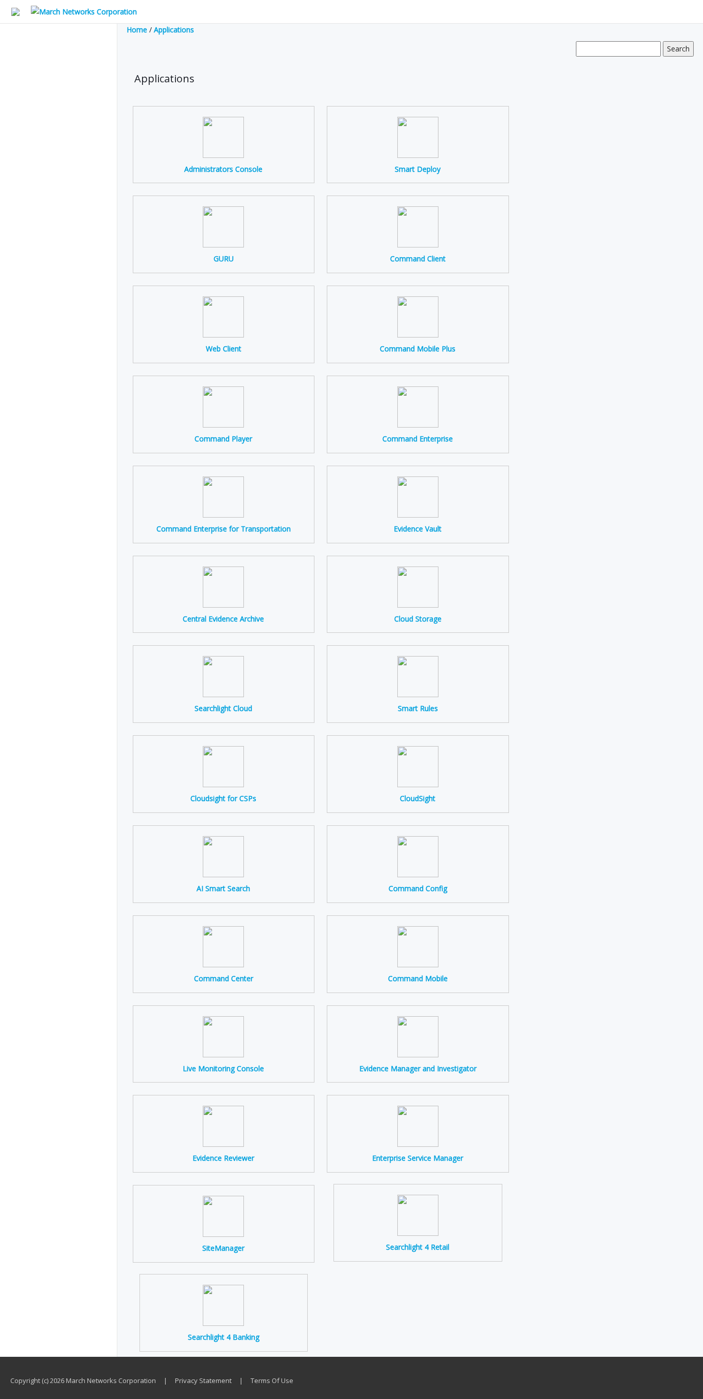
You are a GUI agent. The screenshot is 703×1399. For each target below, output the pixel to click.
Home (137, 29)
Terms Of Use (272, 1380)
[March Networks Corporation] (79, 11)
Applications (174, 29)
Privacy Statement (203, 1380)
